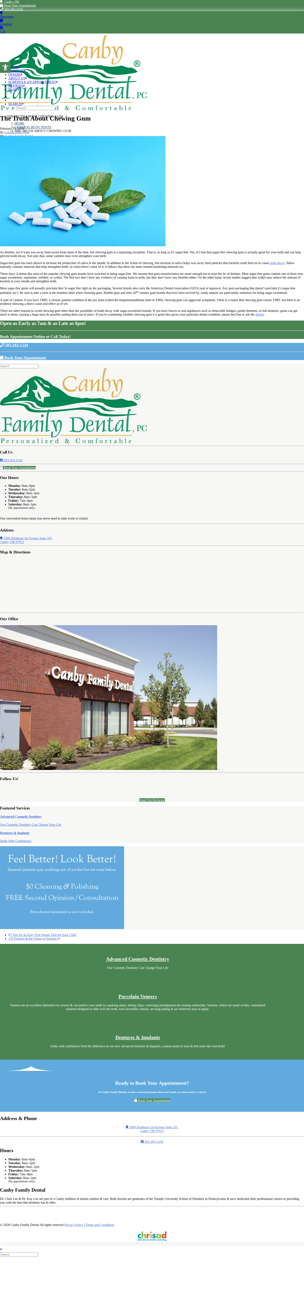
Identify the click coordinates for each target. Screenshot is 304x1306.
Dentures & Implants (15, 833)
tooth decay (277, 263)
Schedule (6, 24)
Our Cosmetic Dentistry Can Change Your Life (30, 824)
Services (16, 71)
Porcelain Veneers (137, 996)
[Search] (19, 366)
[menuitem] (156, 67)
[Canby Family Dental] (152, 47)
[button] (5, 67)
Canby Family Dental (19, 136)
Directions (6, 16)
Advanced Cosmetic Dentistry (21, 816)
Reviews (15, 85)
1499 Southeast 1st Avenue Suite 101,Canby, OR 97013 (153, 1129)
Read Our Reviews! (152, 800)
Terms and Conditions (100, 1225)
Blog (13, 89)
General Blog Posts (32, 127)
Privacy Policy (73, 1225)
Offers (14, 74)
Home (13, 67)
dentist (259, 314)
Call (2, 31)
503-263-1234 (13, 9)
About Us (16, 78)
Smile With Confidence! (15, 841)
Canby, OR (10, 2)
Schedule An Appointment (32, 82)
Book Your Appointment (19, 5)
